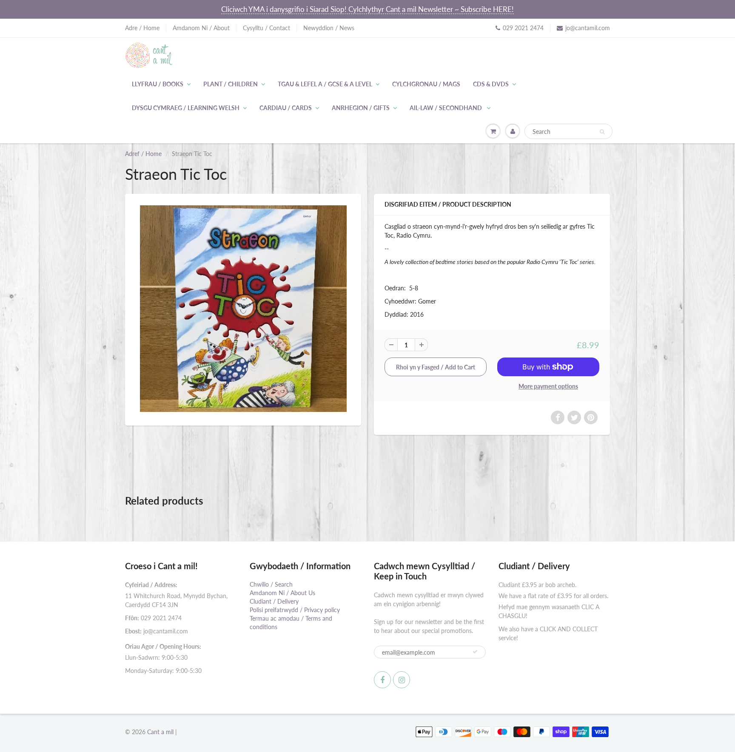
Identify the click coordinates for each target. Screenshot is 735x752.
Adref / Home (143, 153)
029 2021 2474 (523, 27)
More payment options (548, 386)
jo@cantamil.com (587, 27)
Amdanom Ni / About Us (282, 592)
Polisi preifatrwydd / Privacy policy (295, 609)
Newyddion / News (328, 27)
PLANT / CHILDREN (230, 84)
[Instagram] (401, 679)
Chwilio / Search (271, 584)
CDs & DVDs (491, 84)
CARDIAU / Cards (285, 107)
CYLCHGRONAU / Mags (426, 84)
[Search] (602, 132)
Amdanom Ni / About (201, 27)
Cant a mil (160, 731)
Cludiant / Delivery (274, 601)
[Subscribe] (475, 651)
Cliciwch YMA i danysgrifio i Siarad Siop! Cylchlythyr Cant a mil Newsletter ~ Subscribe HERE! (367, 9)
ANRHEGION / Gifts (361, 107)
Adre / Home (142, 27)
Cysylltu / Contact (266, 27)
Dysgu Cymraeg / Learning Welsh (185, 107)
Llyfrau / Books (157, 84)
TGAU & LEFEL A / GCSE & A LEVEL (325, 84)
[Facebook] (382, 679)
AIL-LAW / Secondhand (446, 107)
